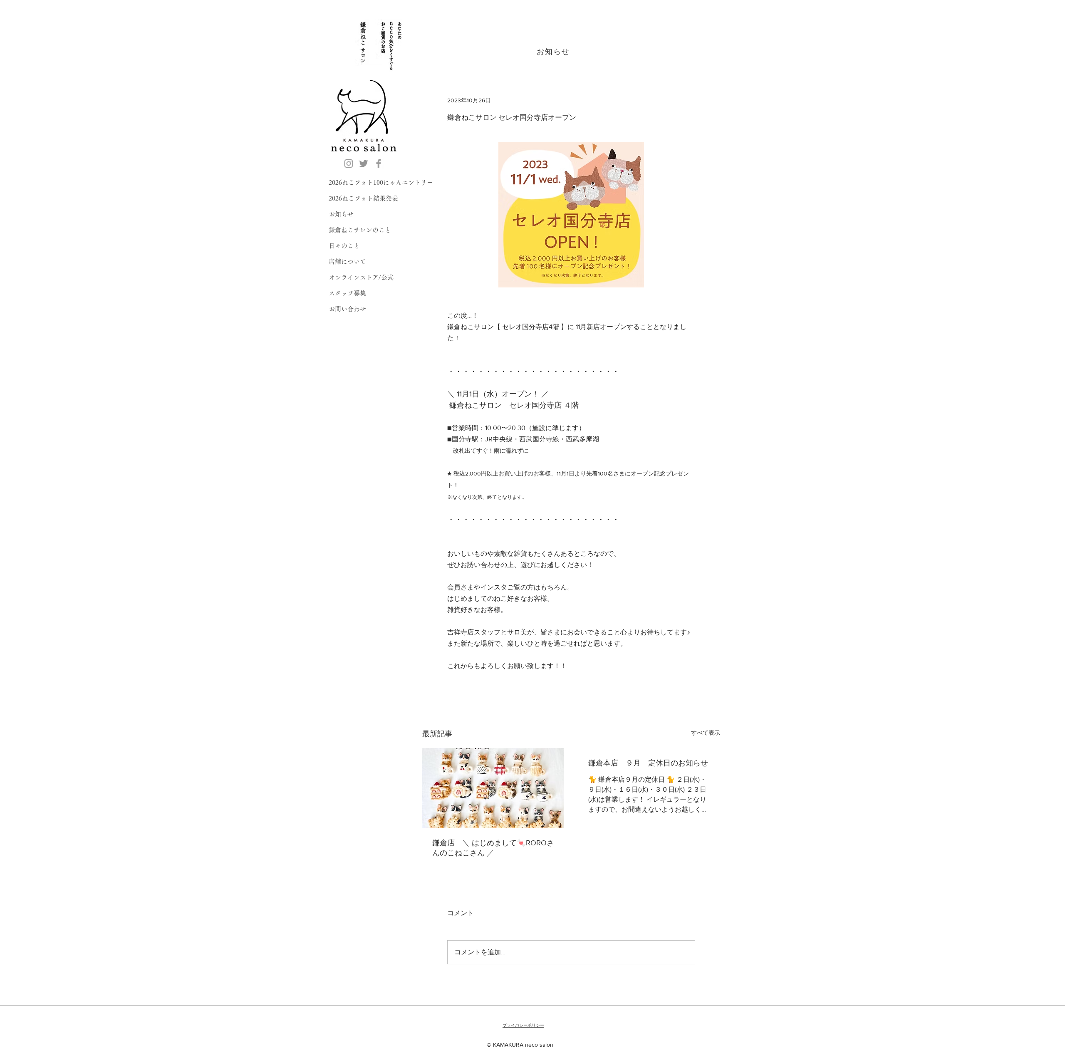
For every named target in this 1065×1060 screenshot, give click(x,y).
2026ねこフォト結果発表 (363, 198)
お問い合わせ (347, 309)
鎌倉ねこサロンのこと (360, 230)
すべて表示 (705, 732)
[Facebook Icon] (378, 163)
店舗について (347, 261)
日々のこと (344, 246)
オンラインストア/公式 (361, 277)
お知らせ (341, 214)
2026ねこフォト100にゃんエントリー (381, 182)
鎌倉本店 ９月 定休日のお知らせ (648, 763)
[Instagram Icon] (348, 163)
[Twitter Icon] (363, 163)
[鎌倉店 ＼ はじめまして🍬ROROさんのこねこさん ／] (493, 788)
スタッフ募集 (347, 293)
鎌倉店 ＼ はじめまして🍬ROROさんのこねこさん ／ (493, 848)
